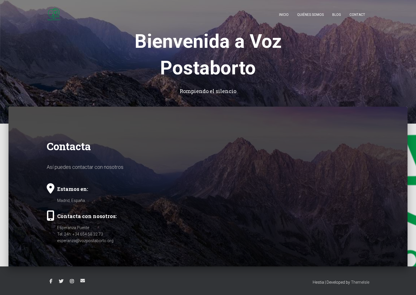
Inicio (284, 15)
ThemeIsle (360, 282)
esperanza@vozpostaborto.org (85, 240)
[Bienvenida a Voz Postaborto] (53, 14)
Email (83, 280)
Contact (357, 15)
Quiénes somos (310, 15)
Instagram (72, 281)
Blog (336, 15)
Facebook (51, 281)
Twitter (61, 281)
